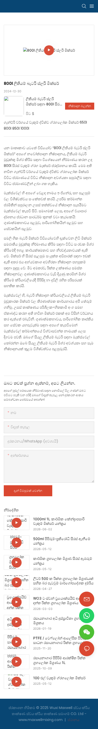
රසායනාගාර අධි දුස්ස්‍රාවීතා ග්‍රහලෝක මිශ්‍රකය (61, 620)
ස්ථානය (73, 719)
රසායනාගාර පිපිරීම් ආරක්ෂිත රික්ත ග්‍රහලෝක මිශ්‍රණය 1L (59, 660)
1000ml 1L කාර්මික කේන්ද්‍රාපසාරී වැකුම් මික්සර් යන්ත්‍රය (58, 521)
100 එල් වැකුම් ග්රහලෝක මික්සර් (59, 678)
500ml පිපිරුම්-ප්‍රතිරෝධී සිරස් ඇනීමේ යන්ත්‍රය (61, 541)
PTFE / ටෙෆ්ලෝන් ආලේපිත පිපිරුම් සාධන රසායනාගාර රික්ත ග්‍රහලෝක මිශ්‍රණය (60, 640)
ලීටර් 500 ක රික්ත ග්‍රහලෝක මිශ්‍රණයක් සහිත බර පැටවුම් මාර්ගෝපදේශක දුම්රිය (63, 580)
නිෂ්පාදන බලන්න (79, 106)
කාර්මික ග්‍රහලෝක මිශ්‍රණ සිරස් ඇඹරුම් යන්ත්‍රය (62, 560)
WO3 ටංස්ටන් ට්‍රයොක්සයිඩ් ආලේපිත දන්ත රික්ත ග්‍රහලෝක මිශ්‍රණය (61, 600)
